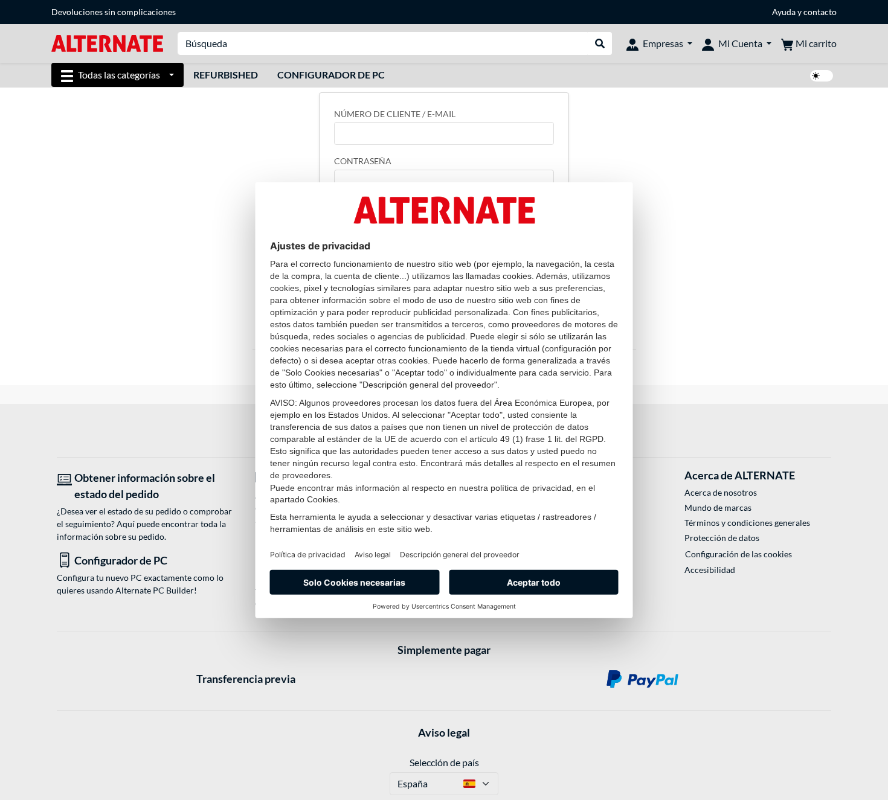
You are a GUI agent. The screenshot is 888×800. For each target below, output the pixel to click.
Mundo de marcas (717, 507)
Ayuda (784, 12)
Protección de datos (721, 538)
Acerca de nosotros (720, 492)
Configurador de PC (331, 74)
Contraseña (362, 161)
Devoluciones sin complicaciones (113, 12)
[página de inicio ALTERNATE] (107, 43)
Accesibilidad (709, 570)
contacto (820, 12)
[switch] (821, 76)
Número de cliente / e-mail (394, 114)
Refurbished (225, 74)
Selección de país (444, 762)
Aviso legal (444, 732)
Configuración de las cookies (738, 554)
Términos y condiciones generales (747, 522)
